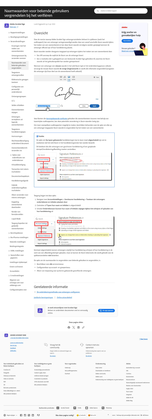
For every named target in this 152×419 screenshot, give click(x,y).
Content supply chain (40, 373)
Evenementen (130, 376)
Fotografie (6, 373)
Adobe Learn (99, 376)
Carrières (128, 373)
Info (127, 370)
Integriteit (129, 394)
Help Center (99, 367)
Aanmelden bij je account (133, 367)
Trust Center (129, 391)
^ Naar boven (143, 339)
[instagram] (25, 415)
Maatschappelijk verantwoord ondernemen (138, 382)
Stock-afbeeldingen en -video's (12, 391)
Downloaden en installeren (103, 370)
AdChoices (145, 415)
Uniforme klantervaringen (41, 376)
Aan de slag (13, 345)
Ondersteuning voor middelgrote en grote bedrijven (108, 379)
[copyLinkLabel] (83, 328)
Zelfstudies (13, 350)
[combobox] (121, 11)
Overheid (67, 373)
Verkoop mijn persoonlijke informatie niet (128, 415)
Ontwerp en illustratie (10, 376)
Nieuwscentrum (130, 379)
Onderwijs (68, 367)
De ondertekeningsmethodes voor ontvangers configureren (58, 292)
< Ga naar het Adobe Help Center (19, 338)
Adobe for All (129, 397)
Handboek (13, 348)
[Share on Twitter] (73, 328)
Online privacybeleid (64, 297)
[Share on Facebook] (69, 328)
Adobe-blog (129, 400)
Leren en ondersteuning (16, 343)
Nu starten (89, 356)
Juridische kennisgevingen (43, 297)
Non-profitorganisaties (71, 370)
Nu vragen (53, 356)
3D (4, 385)
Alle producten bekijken (10, 394)
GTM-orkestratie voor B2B (41, 382)
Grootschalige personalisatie (42, 370)
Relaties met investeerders (133, 385)
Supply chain (129, 388)
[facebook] (21, 415)
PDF (5, 382)
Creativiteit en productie (41, 379)
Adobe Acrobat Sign (17, 24)
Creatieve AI (7, 370)
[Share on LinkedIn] (78, 328)
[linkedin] (33, 415)
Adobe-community (101, 373)
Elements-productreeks (10, 388)
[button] (18, 32)
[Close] (108, 414)
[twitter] (29, 415)
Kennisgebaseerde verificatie (56, 118)
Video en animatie (9, 379)
